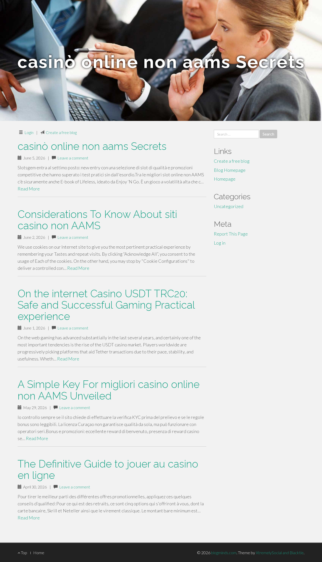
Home (38, 552)
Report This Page (231, 234)
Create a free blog (61, 132)
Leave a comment (72, 157)
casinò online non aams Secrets (92, 146)
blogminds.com (223, 552)
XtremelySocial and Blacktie (280, 552)
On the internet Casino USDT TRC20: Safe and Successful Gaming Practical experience (106, 304)
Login (28, 132)
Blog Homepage (230, 170)
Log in (219, 243)
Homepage (224, 179)
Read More (29, 188)
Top (23, 552)
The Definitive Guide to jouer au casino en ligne (108, 469)
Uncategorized (228, 206)
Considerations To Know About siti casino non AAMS (97, 220)
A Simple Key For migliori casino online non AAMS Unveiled (108, 390)
